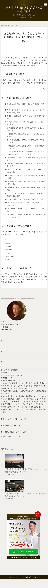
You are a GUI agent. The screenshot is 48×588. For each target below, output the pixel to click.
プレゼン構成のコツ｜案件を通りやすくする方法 (26, 199)
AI (6, 239)
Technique (10, 256)
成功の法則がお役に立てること (12, 437)
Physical (9, 253)
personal (9, 250)
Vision (8, 259)
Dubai (8, 243)
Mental (8, 246)
